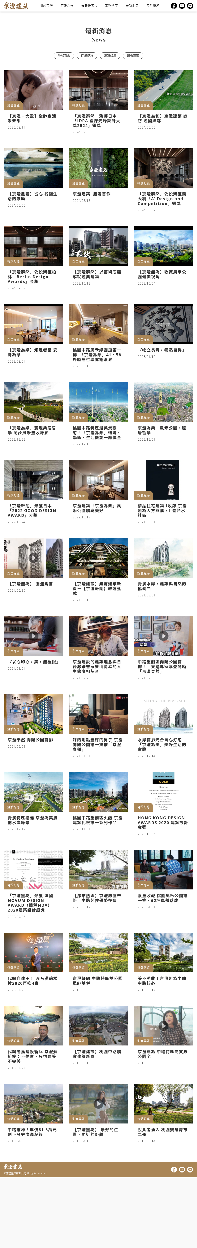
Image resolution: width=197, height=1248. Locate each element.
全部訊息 (64, 56)
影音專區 (133, 56)
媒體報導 (110, 56)
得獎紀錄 (87, 56)
